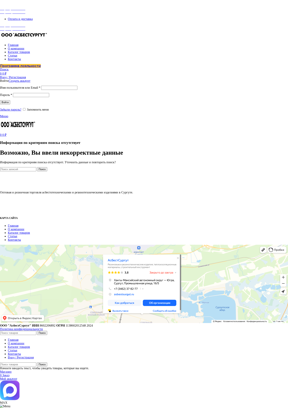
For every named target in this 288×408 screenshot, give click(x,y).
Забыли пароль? (10, 109)
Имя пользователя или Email (20, 87)
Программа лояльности (20, 66)
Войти (5, 102)
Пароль (6, 95)
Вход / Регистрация (21, 357)
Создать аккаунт (19, 80)
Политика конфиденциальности (21, 329)
